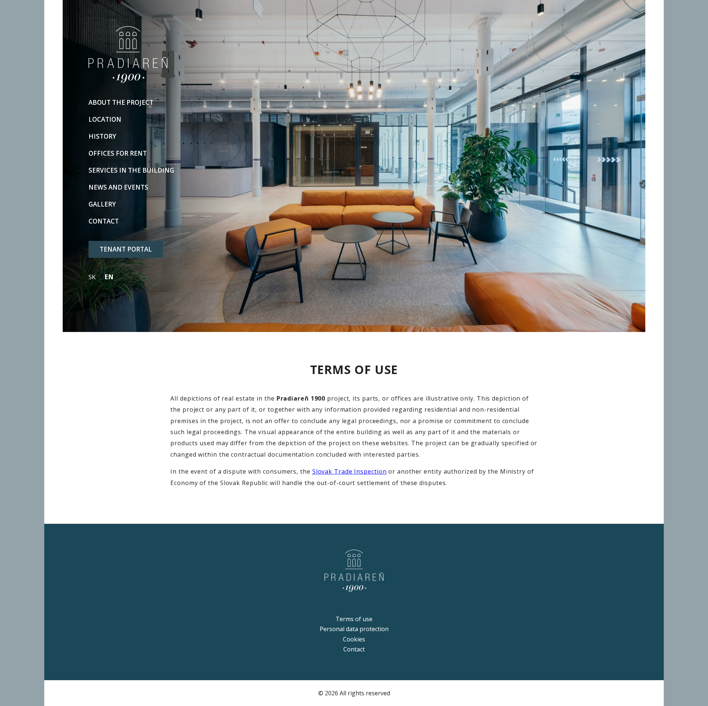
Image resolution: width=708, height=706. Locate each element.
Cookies (354, 639)
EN (109, 277)
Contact (354, 649)
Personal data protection (354, 629)
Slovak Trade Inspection (349, 471)
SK (92, 277)
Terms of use (354, 619)
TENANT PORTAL (126, 249)
